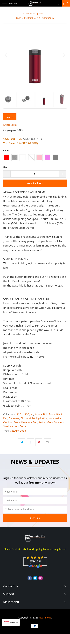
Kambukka (10, 125)
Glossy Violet (28, 418)
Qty (5, 166)
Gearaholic (45, 617)
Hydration (42, 418)
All (31, 414)
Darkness (14, 418)
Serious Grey (45, 422)
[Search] (58, 3)
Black (52, 414)
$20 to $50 (23, 414)
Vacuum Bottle (18, 426)
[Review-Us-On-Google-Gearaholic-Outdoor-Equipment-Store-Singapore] (35, 568)
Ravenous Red (29, 422)
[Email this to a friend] (47, 442)
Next (42, 13)
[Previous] (6, 55)
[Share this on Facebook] (30, 442)
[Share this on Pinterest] (38, 442)
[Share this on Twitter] (21, 442)
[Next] (63, 55)
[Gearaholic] (35, 3)
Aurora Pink (41, 414)
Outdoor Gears (11, 422)
